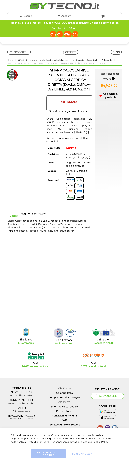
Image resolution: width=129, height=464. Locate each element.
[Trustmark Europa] (70, 333)
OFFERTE (70, 52)
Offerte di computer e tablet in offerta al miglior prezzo (45, 60)
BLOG (116, 52)
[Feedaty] (93, 355)
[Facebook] (115, 427)
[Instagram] (107, 427)
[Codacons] (103, 332)
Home (10, 60)
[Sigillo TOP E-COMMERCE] (25, 332)
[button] (108, 95)
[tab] (13, 216)
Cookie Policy (100, 441)
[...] (87, 132)
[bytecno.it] (64, 6)
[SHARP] (69, 103)
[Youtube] (100, 427)
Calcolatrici (107, 60)
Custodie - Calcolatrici (86, 60)
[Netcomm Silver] (58, 333)
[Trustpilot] (35, 355)
